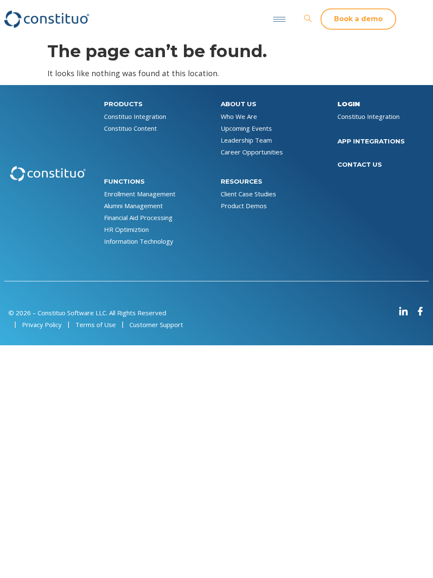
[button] (358, 19)
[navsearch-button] (307, 19)
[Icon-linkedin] (403, 311)
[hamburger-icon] (279, 19)
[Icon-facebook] (420, 311)
